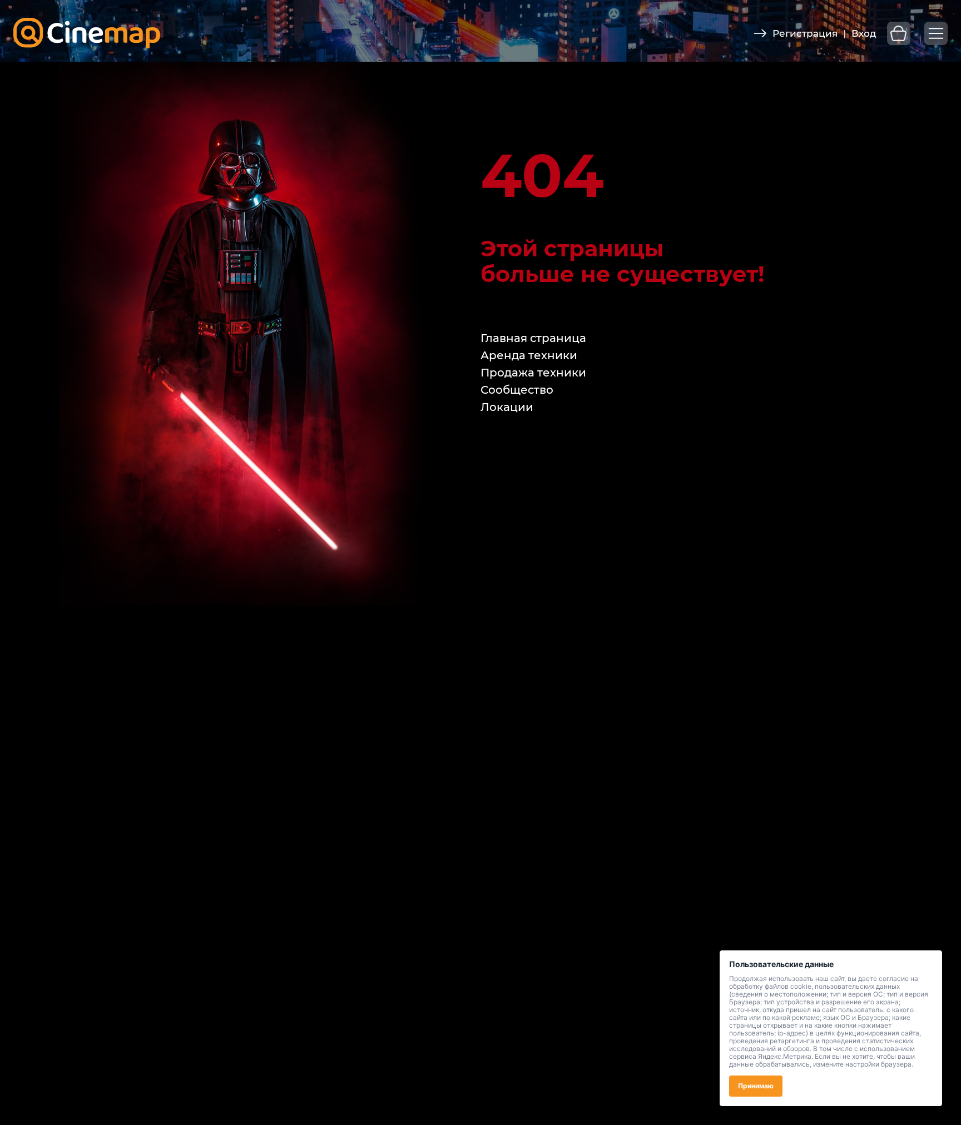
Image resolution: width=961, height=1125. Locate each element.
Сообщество (517, 390)
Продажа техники (533, 372)
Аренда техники (529, 355)
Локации (507, 407)
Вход (863, 33)
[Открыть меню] (936, 33)
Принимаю (756, 1086)
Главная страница (533, 338)
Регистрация (805, 33)
